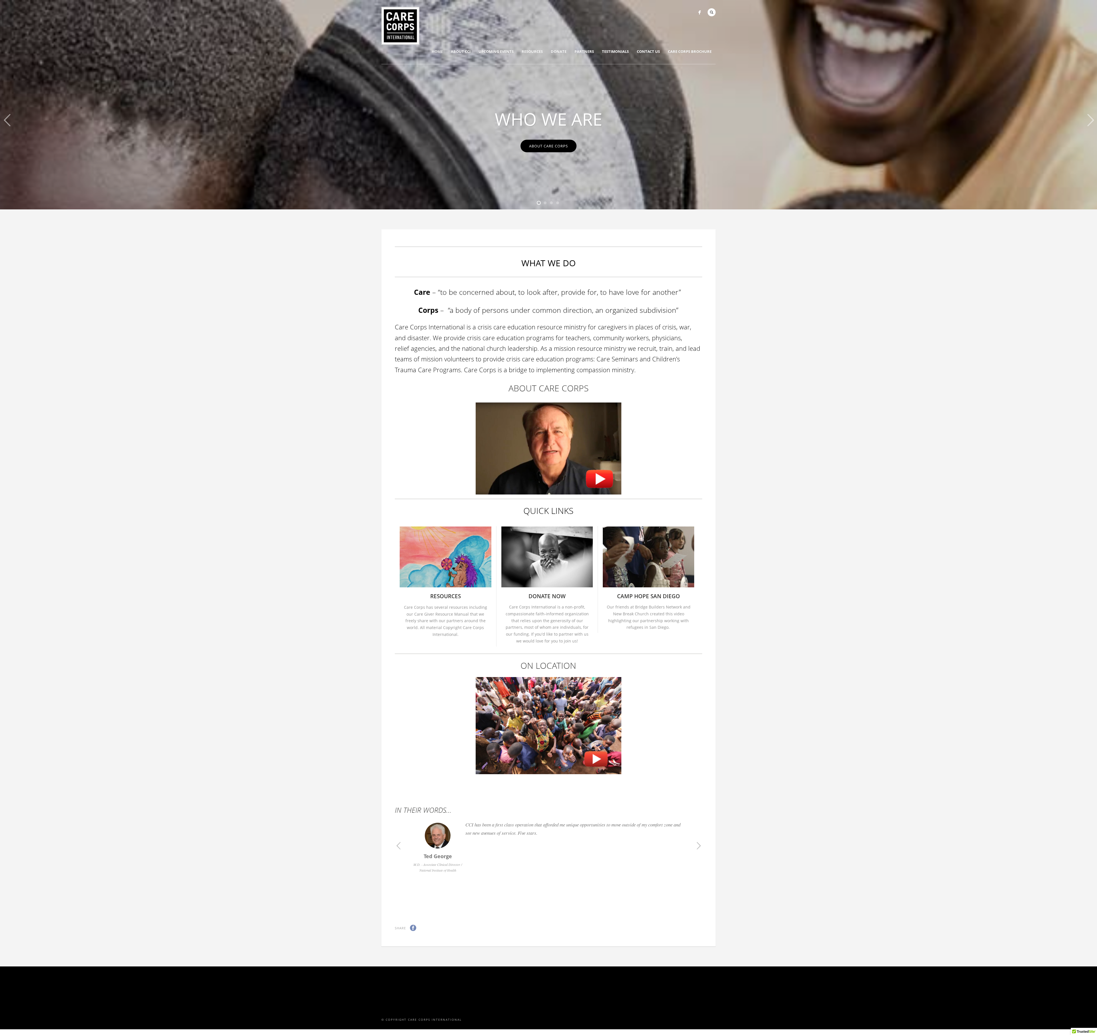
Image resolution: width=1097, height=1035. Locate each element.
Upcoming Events (496, 51)
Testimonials (615, 51)
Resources (532, 51)
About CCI (461, 51)
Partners (584, 51)
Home (437, 51)
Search (712, 12)
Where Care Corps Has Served (548, 103)
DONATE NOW (547, 596)
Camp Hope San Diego (648, 596)
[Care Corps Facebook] (699, 12)
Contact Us (648, 51)
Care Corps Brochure (690, 51)
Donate (558, 51)
